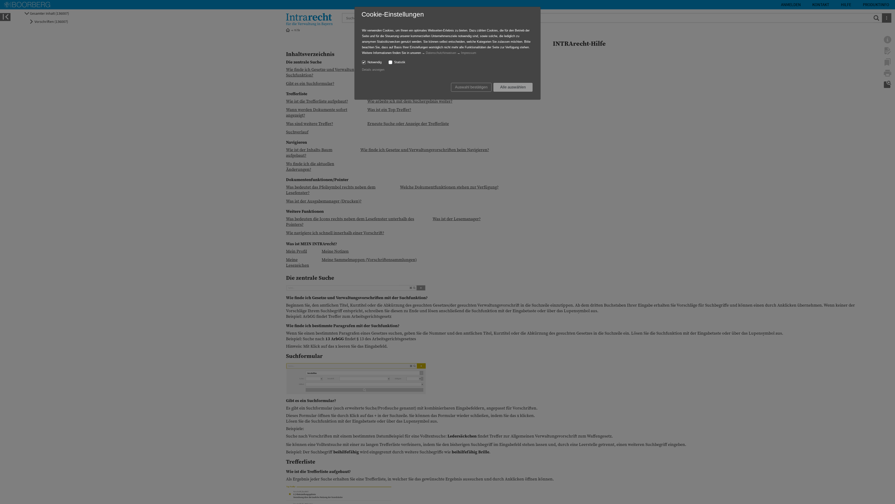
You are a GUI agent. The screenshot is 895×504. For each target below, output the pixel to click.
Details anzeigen (373, 69)
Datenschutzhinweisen (441, 53)
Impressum (468, 53)
